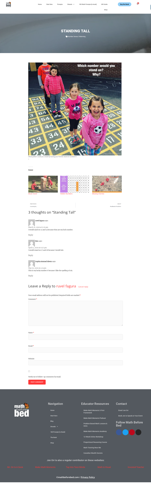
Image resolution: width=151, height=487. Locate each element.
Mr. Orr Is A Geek (15, 467)
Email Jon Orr (123, 410)
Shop (105, 10)
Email (31, 346)
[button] (146, 4)
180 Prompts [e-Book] (57, 432)
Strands (69, 4)
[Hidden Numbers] (75, 184)
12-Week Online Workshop (93, 437)
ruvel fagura (66, 286)
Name (31, 333)
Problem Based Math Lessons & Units (95, 425)
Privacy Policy (88, 477)
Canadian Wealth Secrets (93, 453)
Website (31, 359)
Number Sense (73, 36)
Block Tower (32, 194)
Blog (51, 421)
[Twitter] (125, 432)
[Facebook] (119, 432)
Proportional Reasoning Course (95, 442)
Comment (32, 299)
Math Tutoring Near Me (92, 448)
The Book (53, 437)
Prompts (60, 4)
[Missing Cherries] (107, 184)
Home (40, 4)
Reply (30, 235)
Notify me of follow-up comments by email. (44, 377)
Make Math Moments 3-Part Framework (94, 411)
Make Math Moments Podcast (95, 418)
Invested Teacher (136, 467)
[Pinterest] (132, 432)
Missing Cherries (98, 194)
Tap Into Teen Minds (75, 467)
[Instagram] (138, 432)
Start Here (49, 4)
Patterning (82, 36)
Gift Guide (104, 4)
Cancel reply (83, 287)
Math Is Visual (104, 467)
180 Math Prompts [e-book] (87, 4)
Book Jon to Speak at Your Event (130, 416)
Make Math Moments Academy (95, 431)
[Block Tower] (43, 184)
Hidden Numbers (66, 194)
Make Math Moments (45, 467)
